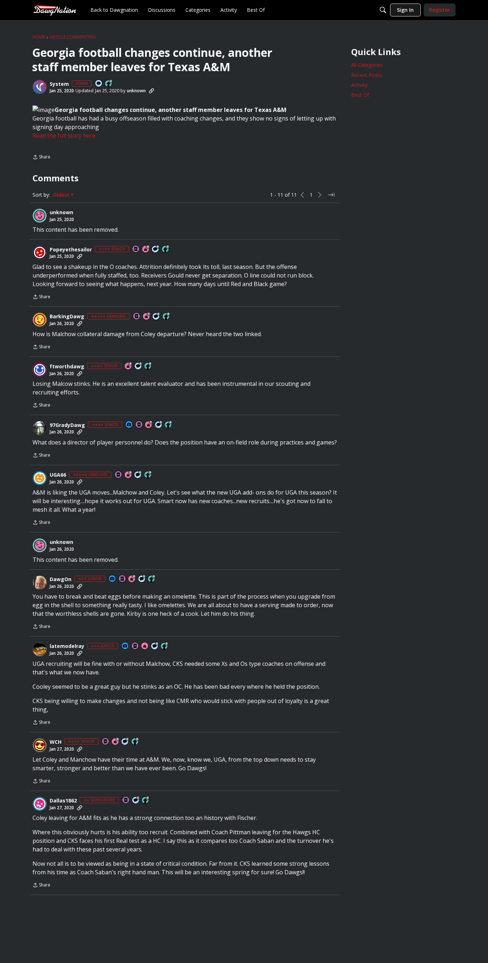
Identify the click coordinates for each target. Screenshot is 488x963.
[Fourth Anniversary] (146, 249)
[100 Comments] (155, 249)
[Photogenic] (129, 425)
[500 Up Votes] (148, 366)
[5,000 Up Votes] (166, 316)
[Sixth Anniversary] (128, 475)
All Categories (367, 65)
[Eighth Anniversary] (128, 366)
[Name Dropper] (136, 249)
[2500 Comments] (156, 316)
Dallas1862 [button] (63, 800)
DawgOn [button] (60, 579)
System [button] (59, 84)
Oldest (62, 194)
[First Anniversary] (145, 646)
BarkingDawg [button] (67, 316)
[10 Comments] (136, 800)
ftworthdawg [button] (67, 366)
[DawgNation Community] (55, 9)
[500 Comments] (138, 366)
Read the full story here (64, 135)
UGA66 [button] (58, 475)
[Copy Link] (151, 91)
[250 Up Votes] (165, 249)
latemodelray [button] (67, 646)
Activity (359, 85)
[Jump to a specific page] (331, 195)
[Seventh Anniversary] (147, 316)
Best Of (360, 95)
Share (41, 157)
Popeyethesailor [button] (71, 249)
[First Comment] (99, 83)
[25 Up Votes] (109, 83)
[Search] (383, 10)
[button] (40, 87)
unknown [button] (136, 91)
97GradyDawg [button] (67, 425)
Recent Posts (366, 75)
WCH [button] (55, 742)
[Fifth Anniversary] (132, 579)
